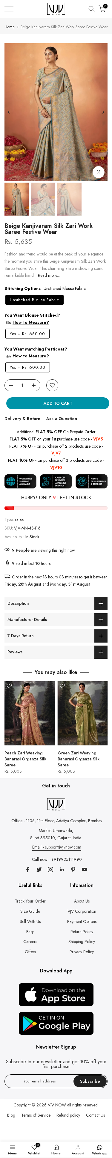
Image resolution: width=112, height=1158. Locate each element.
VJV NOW (57, 1105)
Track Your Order (30, 901)
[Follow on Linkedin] (62, 869)
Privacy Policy (82, 952)
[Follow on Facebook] (27, 869)
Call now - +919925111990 (57, 859)
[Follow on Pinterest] (73, 869)
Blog (11, 1115)
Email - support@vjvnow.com (56, 847)
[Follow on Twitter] (39, 869)
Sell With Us (30, 921)
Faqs (30, 932)
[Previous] (8, 112)
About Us (82, 901)
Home (9, 27)
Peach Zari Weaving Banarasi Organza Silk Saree (25, 759)
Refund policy (68, 1115)
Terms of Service (35, 1115)
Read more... (49, 275)
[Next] (103, 112)
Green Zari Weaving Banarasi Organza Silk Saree (78, 759)
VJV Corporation (81, 911)
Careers (30, 942)
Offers (30, 952)
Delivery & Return (22, 419)
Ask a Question (61, 419)
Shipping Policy (81, 942)
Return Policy (81, 932)
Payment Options (81, 921)
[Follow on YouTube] (84, 869)
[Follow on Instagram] (50, 869)
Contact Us (95, 1115)
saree (19, 519)
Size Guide (30, 911)
